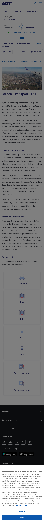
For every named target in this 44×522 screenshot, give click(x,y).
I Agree (22, 518)
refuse (38, 501)
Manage (22, 511)
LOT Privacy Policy (20, 505)
